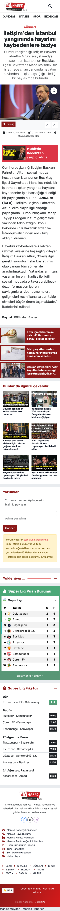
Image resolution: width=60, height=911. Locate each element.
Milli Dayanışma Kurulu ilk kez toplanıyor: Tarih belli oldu (44, 444)
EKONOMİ (51, 16)
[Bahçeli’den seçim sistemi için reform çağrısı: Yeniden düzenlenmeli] (16, 430)
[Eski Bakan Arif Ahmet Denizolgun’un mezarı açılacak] (44, 462)
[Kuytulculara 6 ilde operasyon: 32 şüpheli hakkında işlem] (16, 462)
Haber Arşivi (14, 856)
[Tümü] (55, 578)
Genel (9, 865)
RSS (9, 890)
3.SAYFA (10, 869)
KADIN (40, 869)
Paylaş (10, 124)
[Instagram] (36, 819)
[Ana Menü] (54, 6)
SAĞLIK (23, 873)
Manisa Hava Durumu (19, 833)
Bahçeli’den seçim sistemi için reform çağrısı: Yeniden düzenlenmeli (14, 444)
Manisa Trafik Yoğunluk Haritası (25, 841)
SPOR (36, 16)
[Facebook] (24, 819)
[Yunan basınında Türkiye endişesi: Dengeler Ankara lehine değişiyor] (44, 398)
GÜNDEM (8, 16)
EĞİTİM (10, 873)
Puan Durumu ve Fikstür (21, 845)
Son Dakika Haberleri (19, 852)
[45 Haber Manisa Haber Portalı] (14, 6)
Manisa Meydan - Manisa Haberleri (22, 908)
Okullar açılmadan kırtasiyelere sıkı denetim (13, 411)
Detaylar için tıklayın (30, 675)
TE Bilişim (39, 901)
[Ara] (50, 6)
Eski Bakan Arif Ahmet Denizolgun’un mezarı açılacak (44, 475)
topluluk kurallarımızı (36, 539)
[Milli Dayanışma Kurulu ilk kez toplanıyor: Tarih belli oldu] (44, 430)
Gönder (10, 528)
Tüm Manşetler (15, 848)
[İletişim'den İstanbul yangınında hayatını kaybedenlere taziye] (30, 102)
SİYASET (24, 16)
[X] (30, 819)
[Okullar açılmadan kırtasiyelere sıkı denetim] (16, 398)
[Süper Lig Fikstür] (55, 688)
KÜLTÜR (37, 873)
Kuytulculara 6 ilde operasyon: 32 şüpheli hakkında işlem (15, 475)
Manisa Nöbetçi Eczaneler (22, 830)
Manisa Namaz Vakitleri (20, 837)
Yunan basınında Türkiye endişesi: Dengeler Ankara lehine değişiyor (41, 413)
